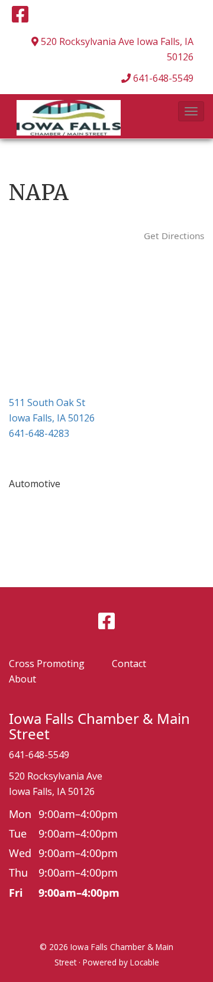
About (22, 678)
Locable (144, 962)
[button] (191, 111)
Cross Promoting (47, 663)
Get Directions (174, 236)
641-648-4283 (39, 433)
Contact (129, 663)
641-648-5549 (163, 78)
